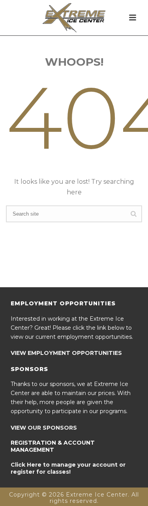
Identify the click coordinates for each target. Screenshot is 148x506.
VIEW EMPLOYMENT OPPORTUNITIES (66, 352)
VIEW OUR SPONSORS (44, 427)
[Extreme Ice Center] (74, 17)
